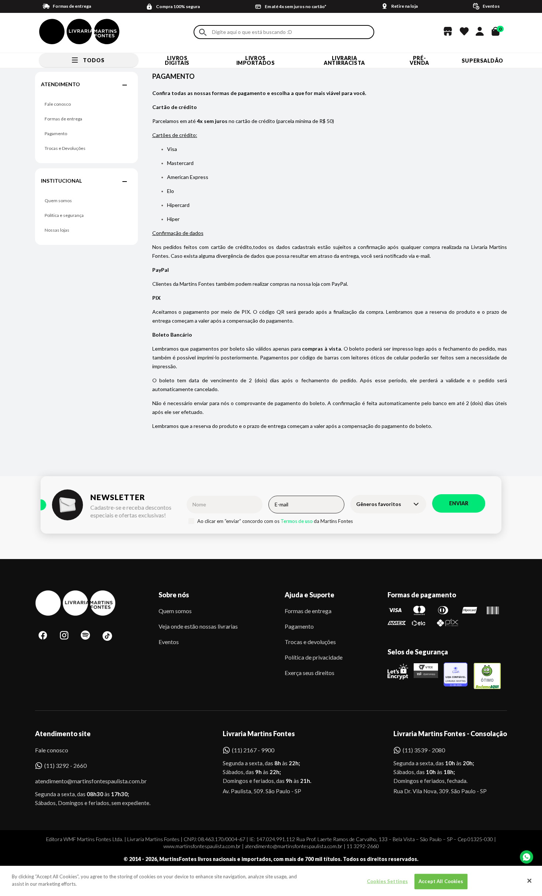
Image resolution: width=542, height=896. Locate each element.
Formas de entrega (63, 119)
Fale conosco (58, 104)
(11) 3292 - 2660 (65, 765)
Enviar (458, 503)
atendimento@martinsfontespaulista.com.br (84, 780)
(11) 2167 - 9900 (253, 749)
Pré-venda (419, 60)
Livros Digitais (177, 60)
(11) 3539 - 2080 (424, 749)
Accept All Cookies (440, 881)
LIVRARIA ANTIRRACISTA (344, 60)
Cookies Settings (387, 881)
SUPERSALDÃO (482, 60)
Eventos (169, 641)
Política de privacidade (314, 657)
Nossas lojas (57, 230)
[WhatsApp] (526, 857)
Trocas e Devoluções (65, 148)
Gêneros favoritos (378, 504)
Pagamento (56, 133)
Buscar (202, 32)
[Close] (529, 881)
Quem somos (58, 200)
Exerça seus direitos (309, 672)
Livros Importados (255, 60)
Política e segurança (64, 215)
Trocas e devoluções (310, 641)
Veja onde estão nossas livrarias (198, 626)
